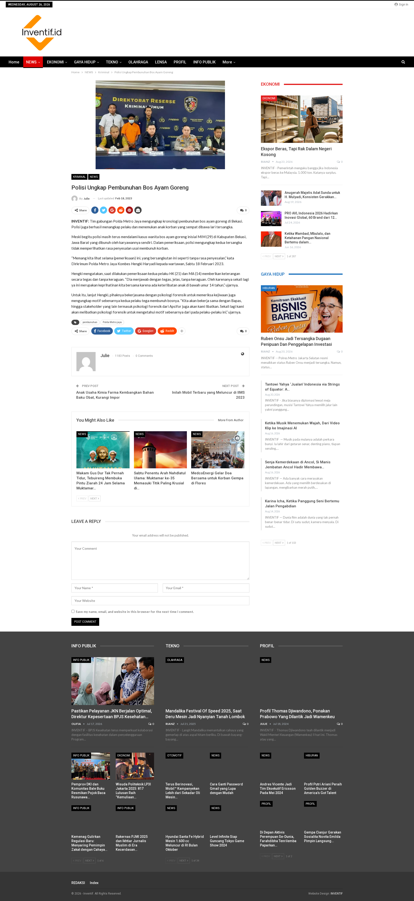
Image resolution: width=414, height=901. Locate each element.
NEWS (31, 62)
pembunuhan (90, 322)
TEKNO (112, 62)
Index (94, 883)
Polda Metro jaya (112, 322)
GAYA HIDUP (85, 62)
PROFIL (180, 62)
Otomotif (174, 755)
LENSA (161, 62)
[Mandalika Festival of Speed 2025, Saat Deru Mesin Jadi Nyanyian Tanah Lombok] (207, 681)
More (227, 62)
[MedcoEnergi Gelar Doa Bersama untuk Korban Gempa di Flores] (217, 449)
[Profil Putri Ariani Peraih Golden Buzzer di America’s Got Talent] (323, 766)
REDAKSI (78, 883)
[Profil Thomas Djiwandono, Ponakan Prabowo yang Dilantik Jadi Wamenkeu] (301, 681)
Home (14, 62)
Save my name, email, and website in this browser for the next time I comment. (135, 612)
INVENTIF (337, 893)
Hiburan (269, 288)
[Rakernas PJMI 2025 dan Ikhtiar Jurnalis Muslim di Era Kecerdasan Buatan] (135, 818)
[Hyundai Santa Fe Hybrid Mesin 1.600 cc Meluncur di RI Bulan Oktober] (185, 818)
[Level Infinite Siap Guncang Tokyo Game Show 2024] (229, 818)
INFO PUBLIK (204, 62)
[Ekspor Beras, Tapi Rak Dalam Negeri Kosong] (302, 119)
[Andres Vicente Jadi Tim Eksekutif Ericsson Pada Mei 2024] (279, 766)
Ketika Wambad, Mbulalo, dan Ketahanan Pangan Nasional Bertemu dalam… (307, 238)
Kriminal (79, 177)
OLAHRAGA (138, 62)
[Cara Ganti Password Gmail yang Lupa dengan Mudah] (229, 766)
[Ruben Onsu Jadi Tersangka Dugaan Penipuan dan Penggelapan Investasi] (302, 309)
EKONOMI (55, 62)
